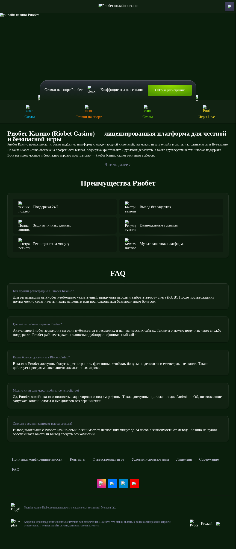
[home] (118, 6)
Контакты (77, 459)
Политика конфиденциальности (37, 459)
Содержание (209, 459)
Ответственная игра (108, 459)
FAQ (15, 469)
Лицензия (184, 459)
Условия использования (150, 459)
